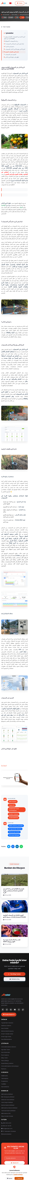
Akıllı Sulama (12, 801)
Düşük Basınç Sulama (7, 1063)
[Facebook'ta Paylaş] (13, 846)
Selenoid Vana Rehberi (7, 1099)
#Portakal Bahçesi (14, 835)
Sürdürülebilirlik (13, 817)
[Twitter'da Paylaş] (8, 846)
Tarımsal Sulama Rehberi (8, 1110)
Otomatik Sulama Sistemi (8, 1047)
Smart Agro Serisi (6, 1036)
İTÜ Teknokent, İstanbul (9, 1131)
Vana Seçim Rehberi (7, 1102)
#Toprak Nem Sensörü (15, 829)
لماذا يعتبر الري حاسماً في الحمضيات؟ (14, 44)
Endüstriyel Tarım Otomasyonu (14, 809)
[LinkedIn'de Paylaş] (17, 846)
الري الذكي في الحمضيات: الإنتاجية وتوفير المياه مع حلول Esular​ (14, 37)
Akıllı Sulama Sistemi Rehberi (9, 1108)
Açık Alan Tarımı (5, 1049)
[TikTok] (22, 1009)
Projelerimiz (4, 1081)
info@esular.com (7, 1128)
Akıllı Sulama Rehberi (7, 1094)
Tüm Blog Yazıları (15, 974)
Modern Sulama (13, 814)
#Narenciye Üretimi (14, 832)
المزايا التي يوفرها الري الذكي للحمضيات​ (15, 49)
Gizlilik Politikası (18, 1174)
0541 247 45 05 (6, 1126)
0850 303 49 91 (6, 1123)
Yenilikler (3, 1084)
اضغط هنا (4, 766)
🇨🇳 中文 (16, 17)
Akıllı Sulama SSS (6, 1113)
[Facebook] (2, 1009)
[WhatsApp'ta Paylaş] (21, 846)
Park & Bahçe (5, 1060)
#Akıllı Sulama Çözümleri (16, 825)
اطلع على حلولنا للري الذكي (12, 57)
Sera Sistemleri (5, 1052)
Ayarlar (10, 1178)
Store (20, 3)
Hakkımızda (4, 1076)
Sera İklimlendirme (6, 1039)
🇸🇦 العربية (22, 17)
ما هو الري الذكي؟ (9, 46)
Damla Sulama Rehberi (7, 1105)
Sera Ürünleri (4, 1028)
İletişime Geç (15, 979)
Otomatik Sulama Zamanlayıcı (10, 1066)
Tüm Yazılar (6, 27)
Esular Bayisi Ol (9, 1014)
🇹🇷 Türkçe (4, 17)
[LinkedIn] (10, 1009)
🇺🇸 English (11, 17)
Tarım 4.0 (11, 805)
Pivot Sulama (5, 1055)
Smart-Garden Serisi (7, 1034)
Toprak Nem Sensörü (7, 1023)
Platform (3, 1069)
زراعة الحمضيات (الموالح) (11, 41)
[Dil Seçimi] (11, 3)
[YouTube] (14, 1009)
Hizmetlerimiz (5, 1087)
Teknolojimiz (4, 1078)
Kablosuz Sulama (6, 1025)
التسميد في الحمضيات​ (10, 54)
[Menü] (26, 3)
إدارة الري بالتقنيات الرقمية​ (12, 52)
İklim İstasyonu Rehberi (7, 1097)
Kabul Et (20, 1178)
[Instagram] (6, 1009)
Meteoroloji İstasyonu (7, 1031)
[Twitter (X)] (18, 1009)
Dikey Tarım (4, 1058)
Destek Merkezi (6, 1134)
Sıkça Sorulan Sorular (7, 1116)
